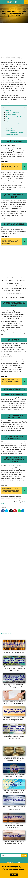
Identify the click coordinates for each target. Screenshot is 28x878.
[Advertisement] (14, 41)
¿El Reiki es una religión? (14, 123)
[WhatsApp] (19, 510)
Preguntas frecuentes (12, 121)
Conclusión (8, 119)
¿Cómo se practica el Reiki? (13, 117)
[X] (11, 510)
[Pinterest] (15, 510)
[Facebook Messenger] (6, 510)
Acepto (14, 874)
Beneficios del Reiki (10, 114)
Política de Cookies (18, 871)
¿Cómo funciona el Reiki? (12, 112)
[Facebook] (3, 510)
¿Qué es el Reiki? (9, 110)
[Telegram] (22, 510)
